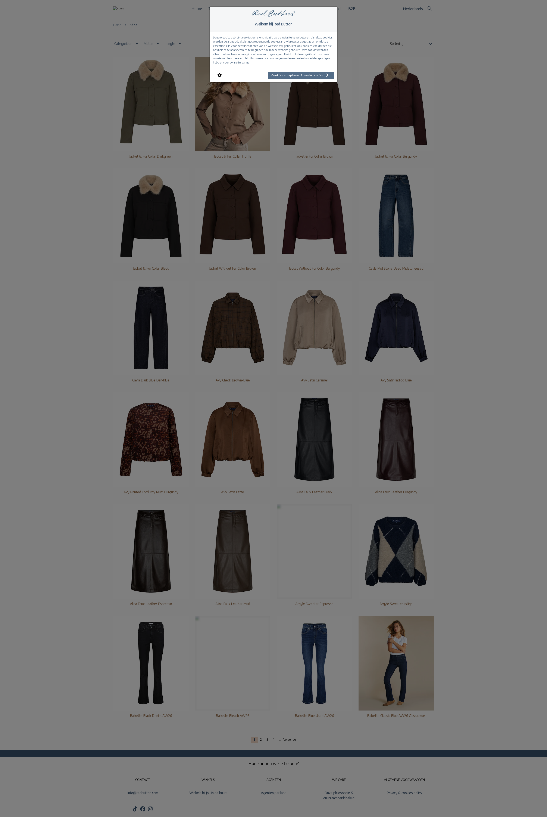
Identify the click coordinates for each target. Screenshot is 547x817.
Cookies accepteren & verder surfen (297, 75)
